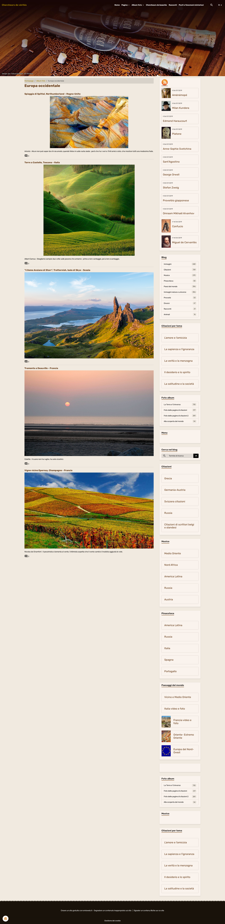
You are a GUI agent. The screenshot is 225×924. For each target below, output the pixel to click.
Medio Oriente (172, 553)
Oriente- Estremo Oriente (183, 736)
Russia (168, 512)
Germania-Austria (174, 489)
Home (117, 5)
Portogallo (170, 671)
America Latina (173, 576)
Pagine (124, 5)
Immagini (179, 264)
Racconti (173, 5)
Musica (179, 275)
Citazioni (179, 270)
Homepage (29, 81)
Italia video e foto (174, 708)
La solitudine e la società (179, 383)
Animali (179, 314)
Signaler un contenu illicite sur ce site (149, 910)
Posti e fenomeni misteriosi (191, 5)
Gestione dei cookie (112, 921)
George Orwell (171, 174)
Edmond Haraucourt (175, 120)
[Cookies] (5, 919)
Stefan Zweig (171, 187)
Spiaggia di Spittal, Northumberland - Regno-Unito (52, 94)
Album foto (137, 5)
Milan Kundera (180, 107)
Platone (176, 133)
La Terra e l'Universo (179, 404)
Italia (167, 648)
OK (196, 456)
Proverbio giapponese (176, 200)
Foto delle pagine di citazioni (179, 410)
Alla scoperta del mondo (179, 421)
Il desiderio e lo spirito (177, 372)
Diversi (179, 303)
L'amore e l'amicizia (175, 337)
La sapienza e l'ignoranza (179, 349)
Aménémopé (179, 95)
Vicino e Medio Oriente (177, 697)
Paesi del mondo (179, 286)
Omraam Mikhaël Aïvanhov (178, 213)
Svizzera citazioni (174, 501)
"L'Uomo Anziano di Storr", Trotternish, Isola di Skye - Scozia (57, 270)
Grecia (168, 478)
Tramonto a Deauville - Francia (41, 368)
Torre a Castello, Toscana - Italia (42, 162)
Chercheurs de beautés (156, 5)
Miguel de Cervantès (184, 242)
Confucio (177, 226)
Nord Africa (171, 564)
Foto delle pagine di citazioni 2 (179, 416)
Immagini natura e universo (179, 292)
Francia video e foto (182, 722)
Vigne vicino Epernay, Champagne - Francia (48, 470)
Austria (168, 599)
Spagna (168, 659)
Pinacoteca (179, 281)
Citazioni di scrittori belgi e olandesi (179, 526)
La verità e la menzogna (178, 360)
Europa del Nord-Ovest (183, 751)
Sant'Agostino (171, 161)
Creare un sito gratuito (70, 910)
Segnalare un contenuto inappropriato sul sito (112, 910)
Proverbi (179, 298)
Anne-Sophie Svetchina (177, 148)
